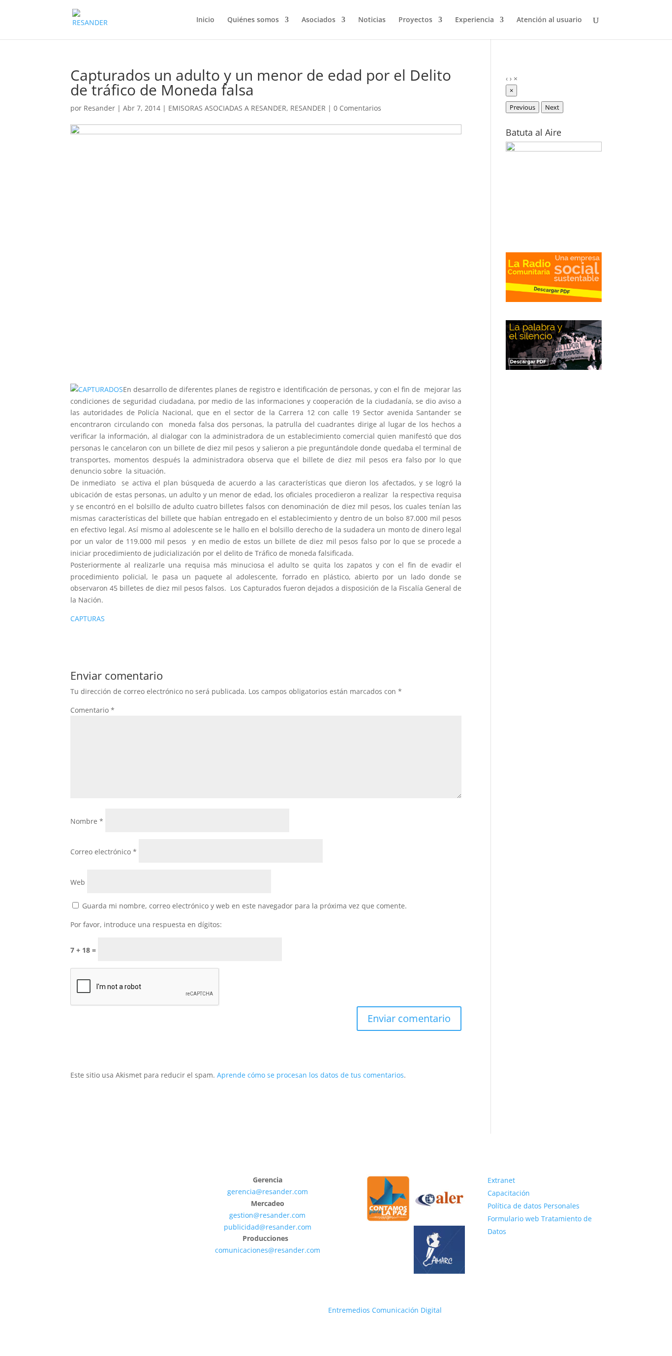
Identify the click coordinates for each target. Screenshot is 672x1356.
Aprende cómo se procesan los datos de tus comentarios (310, 1075)
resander (277, 1191)
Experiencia (474, 20)
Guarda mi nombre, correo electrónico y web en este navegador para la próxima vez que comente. (244, 905)
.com (300, 1191)
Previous (522, 107)
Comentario (92, 710)
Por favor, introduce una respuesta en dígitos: (146, 924)
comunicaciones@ (245, 1250)
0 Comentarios (357, 108)
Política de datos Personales (534, 1205)
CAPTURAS (87, 618)
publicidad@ (245, 1227)
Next (552, 107)
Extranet (501, 1180)
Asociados (319, 20)
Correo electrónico (103, 851)
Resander (99, 108)
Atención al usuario (549, 20)
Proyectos (415, 20)
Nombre (86, 821)
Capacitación (509, 1193)
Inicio (205, 20)
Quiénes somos (253, 20)
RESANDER (308, 108)
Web (77, 882)
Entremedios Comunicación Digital (385, 1310)
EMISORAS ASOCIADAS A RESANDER (227, 108)
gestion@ (244, 1215)
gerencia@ (244, 1191)
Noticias (372, 20)
